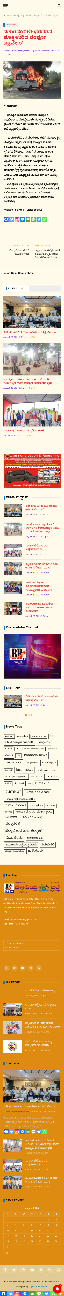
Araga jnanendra (39, 736)
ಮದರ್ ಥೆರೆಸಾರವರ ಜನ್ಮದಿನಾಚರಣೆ (23, 431)
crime (8, 748)
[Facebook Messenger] (22, 219)
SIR (29, 784)
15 (48, 1231)
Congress (44, 742)
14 (40, 1231)
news (32, 337)
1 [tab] (25, 715)
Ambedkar (22, 736)
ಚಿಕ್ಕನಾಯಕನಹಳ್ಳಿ (32, 817)
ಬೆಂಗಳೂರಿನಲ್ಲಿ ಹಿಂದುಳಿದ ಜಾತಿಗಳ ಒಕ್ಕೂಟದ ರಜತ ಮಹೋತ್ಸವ (39, 607)
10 (7, 1231)
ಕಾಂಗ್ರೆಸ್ (8, 812)
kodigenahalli (31, 763)
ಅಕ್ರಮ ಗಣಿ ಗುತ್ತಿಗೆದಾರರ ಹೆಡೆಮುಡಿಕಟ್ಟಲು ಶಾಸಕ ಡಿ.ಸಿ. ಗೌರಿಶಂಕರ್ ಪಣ (47, 254)
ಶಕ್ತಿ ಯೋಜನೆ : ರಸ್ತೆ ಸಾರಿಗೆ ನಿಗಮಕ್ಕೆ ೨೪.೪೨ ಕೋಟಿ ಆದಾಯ (42, 1025)
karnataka (13, 762)
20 (32, 1236)
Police (8, 784)
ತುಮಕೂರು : (11, 106)
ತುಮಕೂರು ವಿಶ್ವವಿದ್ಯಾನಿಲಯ (21, 845)
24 (7, 1242)
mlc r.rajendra (36, 777)
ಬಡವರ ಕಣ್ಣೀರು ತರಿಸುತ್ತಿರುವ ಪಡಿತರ (40, 1007)
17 (8, 1236)
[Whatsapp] (44, 219)
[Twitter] (11, 219)
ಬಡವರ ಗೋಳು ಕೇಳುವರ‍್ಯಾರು (41, 991)
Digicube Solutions (38, 1287)
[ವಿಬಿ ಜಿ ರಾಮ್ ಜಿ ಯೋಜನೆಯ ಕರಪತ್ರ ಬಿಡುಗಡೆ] (32, 312)
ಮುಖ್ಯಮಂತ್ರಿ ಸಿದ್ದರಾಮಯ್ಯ (14, 851)
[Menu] (5, 5)
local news (24, 770)
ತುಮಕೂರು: (14, 838)
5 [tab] (38, 715)
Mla (53, 770)
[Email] (28, 219)
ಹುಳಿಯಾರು (35, 851)
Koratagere (49, 762)
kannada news (35, 755)
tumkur (13, 792)
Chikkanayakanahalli (19, 742)
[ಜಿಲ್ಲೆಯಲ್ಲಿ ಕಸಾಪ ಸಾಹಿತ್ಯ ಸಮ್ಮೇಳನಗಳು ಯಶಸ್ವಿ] (12, 1046)
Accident (9, 736)
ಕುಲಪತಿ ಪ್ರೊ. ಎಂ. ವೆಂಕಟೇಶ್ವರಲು (34, 812)
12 (24, 1231)
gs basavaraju (53, 749)
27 (32, 1242)
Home (6, 15)
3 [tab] (32, 715)
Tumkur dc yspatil (37, 792)
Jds (18, 756)
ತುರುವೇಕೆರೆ (47, 844)
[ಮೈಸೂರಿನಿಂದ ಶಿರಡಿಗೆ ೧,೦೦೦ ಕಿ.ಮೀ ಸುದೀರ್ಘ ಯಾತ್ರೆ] (13, 568)
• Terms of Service (14, 943)
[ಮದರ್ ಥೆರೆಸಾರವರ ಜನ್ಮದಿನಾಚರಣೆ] (32, 410)
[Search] (59, 5)
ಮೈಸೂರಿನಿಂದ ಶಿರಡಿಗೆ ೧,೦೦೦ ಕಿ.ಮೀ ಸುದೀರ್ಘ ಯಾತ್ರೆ (41, 566)
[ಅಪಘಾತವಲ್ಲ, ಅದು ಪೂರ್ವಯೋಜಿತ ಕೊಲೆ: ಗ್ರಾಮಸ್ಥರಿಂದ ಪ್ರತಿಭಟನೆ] (13, 587)
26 (24, 1242)
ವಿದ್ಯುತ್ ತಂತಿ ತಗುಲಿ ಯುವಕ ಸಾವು (19, 252)
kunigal (8, 770)
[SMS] (33, 219)
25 (15, 1242)
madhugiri (42, 770)
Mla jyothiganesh (16, 776)
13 (32, 1231)
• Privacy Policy (12, 948)
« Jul (5, 1253)
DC (17, 749)
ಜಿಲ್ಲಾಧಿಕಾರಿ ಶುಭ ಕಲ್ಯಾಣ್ (23, 831)
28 (40, 1242)
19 (24, 1236)
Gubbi (9, 755)
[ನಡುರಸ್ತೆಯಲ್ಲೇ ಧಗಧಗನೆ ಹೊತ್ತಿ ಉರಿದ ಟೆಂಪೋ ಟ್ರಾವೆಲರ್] (32, 80)
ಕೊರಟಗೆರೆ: (11, 817)
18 (16, 1236)
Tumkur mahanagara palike (20, 799)
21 (40, 1236)
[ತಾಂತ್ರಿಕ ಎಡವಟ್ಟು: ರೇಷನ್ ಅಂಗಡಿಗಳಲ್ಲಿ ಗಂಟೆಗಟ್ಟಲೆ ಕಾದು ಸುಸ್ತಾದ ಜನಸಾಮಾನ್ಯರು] (32, 359)
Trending (11, 24)
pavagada (52, 776)
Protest (19, 783)
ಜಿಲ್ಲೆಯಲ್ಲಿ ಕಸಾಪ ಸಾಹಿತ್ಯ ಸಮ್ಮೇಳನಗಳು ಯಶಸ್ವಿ (38, 1044)
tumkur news (15, 805)
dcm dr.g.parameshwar (33, 749)
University (51, 805)
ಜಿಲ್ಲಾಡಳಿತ (12, 824)
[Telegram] (39, 219)
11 (16, 1231)
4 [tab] (35, 715)
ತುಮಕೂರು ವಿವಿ (35, 838)
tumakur (42, 783)
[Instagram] (17, 219)
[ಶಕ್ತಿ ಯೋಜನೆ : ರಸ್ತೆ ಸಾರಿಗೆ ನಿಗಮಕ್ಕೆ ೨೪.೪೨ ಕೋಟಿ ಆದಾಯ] (12, 1027)
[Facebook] (6, 219)
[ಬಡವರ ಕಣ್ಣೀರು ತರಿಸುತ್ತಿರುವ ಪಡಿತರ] (12, 1009)
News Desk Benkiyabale (17, 51)
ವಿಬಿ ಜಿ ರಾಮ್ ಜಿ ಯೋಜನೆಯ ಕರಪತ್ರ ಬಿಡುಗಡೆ (29, 332)
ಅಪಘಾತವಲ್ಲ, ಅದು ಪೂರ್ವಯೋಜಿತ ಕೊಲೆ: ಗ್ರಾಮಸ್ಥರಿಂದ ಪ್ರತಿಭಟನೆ (38, 586)
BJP (52, 736)
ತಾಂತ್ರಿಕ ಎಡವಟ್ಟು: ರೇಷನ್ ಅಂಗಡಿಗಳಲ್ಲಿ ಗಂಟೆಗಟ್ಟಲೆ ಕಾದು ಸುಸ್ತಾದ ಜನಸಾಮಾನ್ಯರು (27, 381)
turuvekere (36, 805)
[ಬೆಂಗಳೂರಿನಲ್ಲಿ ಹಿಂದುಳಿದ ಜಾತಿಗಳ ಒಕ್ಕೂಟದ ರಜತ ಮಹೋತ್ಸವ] (13, 608)
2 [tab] (29, 715)
